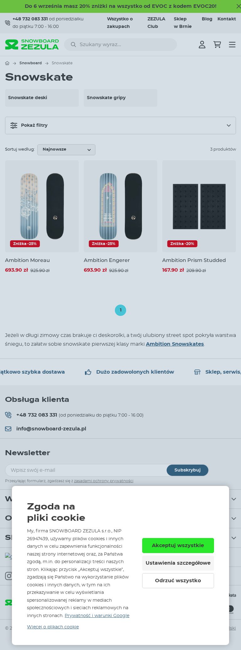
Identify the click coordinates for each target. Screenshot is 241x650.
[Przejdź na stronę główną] (7, 63)
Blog (207, 19)
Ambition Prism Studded (194, 260)
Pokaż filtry (34, 125)
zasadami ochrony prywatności (103, 481)
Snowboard (30, 63)
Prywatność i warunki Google (97, 616)
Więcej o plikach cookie (53, 627)
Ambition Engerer (107, 260)
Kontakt (226, 19)
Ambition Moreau (27, 260)
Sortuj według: (20, 149)
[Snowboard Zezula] (32, 44)
